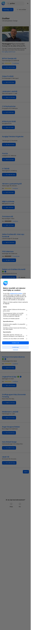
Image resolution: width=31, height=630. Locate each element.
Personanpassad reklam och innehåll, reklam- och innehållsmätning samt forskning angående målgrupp (13, 315)
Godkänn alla (15, 342)
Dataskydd (15, 350)
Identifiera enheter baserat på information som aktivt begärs (14, 328)
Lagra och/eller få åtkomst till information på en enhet (14, 310)
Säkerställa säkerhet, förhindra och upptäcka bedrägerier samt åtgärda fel (13, 335)
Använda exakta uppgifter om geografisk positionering (14, 325)
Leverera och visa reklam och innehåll (13, 338)
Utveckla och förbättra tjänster (11, 318)
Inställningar (15, 347)
